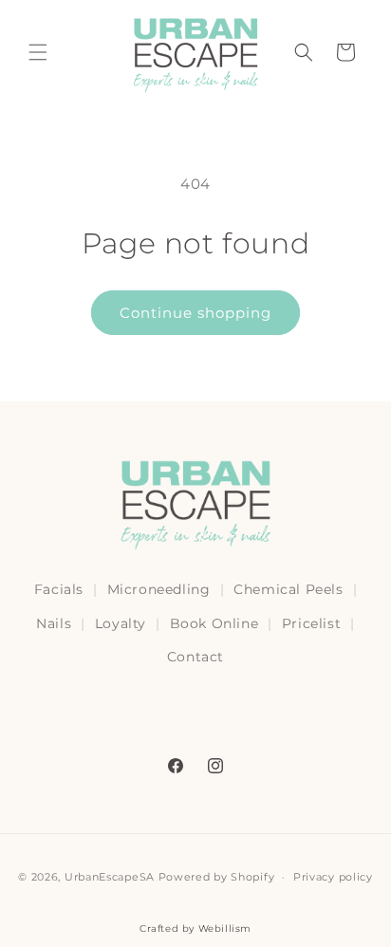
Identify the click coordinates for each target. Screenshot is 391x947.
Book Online (214, 623)
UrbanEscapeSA (110, 876)
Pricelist (311, 623)
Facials (59, 589)
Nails (53, 623)
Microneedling (159, 589)
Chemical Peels (288, 589)
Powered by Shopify (216, 876)
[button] (38, 52)
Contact (195, 656)
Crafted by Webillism (195, 928)
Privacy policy (333, 876)
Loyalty (120, 623)
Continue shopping (195, 313)
